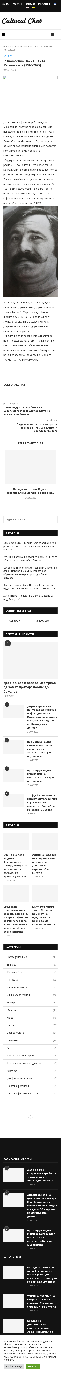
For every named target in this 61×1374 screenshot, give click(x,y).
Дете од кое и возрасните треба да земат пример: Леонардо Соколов (29, 687)
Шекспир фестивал (32, 1086)
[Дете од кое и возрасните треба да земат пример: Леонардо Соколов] (30, 660)
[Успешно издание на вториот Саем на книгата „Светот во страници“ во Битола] (45, 841)
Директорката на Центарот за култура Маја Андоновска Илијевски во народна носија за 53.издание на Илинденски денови (42, 717)
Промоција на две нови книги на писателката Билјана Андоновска (41, 776)
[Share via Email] (51, 372)
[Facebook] (6, 1150)
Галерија (17, 4)
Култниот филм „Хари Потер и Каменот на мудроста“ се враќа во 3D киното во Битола (29, 586)
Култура (7, 56)
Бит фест (32, 964)
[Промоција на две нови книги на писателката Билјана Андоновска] (13, 775)
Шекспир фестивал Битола (32, 1093)
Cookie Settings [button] (14, 1366)
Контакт (30, 4)
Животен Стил (32, 972)
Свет (32, 1048)
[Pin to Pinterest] (47, 372)
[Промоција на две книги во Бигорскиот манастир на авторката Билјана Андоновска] (13, 747)
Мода (32, 1017)
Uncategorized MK (32, 957)
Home (6, 46)
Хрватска (32, 1070)
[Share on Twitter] (43, 372)
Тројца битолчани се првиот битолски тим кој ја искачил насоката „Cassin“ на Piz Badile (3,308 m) (42, 802)
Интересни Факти (32, 987)
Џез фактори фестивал (32, 1078)
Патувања (32, 1040)
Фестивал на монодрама (32, 1055)
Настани (32, 1025)
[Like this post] (36, 372)
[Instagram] (11, 1150)
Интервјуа (32, 979)
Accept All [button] (33, 1366)
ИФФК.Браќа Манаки (32, 994)
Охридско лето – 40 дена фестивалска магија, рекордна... (30, 491)
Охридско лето (32, 1032)
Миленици (32, 1010)
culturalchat (14, 385)
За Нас (5, 4)
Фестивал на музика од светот (32, 1063)
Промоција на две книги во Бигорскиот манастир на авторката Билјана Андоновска (41, 749)
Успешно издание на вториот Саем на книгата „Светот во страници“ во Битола (30, 558)
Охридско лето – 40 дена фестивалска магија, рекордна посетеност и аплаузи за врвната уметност (30, 546)
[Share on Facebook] (40, 372)
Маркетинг (44, 4)
